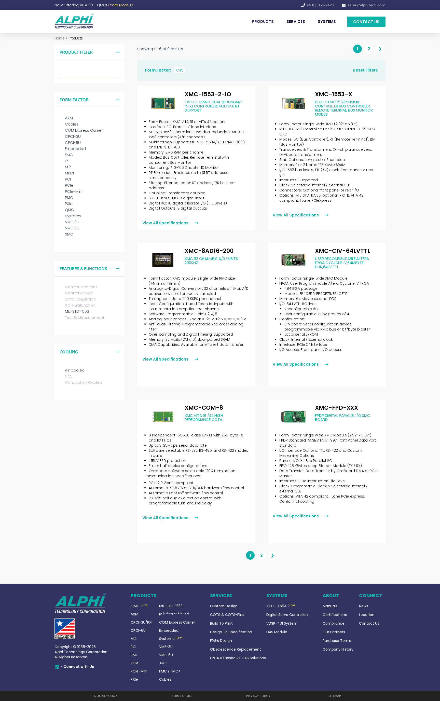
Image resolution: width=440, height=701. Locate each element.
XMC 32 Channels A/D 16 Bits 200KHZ (211, 260)
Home (59, 38)
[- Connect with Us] (56, 667)
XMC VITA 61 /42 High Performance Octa (204, 417)
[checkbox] (89, 118)
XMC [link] (180, 70)
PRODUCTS (263, 21)
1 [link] (357, 48)
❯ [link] (380, 48)
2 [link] (369, 48)
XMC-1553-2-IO (208, 94)
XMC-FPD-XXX (336, 408)
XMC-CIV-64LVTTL (342, 251)
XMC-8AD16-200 (209, 251)
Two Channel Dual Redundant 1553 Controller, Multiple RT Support (214, 106)
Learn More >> (120, 5)
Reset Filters (365, 70)
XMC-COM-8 (204, 408)
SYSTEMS (327, 21)
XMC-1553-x (333, 94)
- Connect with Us (77, 666)
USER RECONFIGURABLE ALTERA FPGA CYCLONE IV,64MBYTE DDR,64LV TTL (342, 262)
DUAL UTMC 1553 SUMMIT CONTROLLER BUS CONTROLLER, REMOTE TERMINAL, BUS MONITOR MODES (344, 108)
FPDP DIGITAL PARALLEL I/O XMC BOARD (342, 417)
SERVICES (295, 21)
